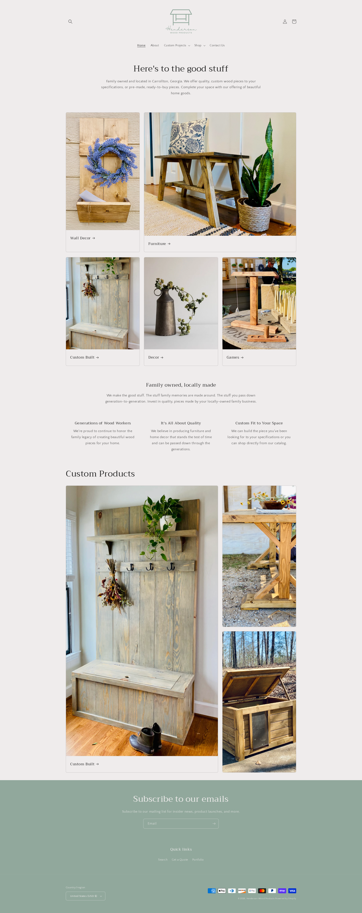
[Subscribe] (213, 824)
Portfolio (198, 859)
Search (163, 859)
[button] (70, 21)
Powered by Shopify (285, 898)
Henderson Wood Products (261, 898)
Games (233, 357)
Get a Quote (180, 859)
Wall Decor (80, 238)
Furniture (157, 243)
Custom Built (82, 357)
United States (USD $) (83, 896)
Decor (153, 357)
